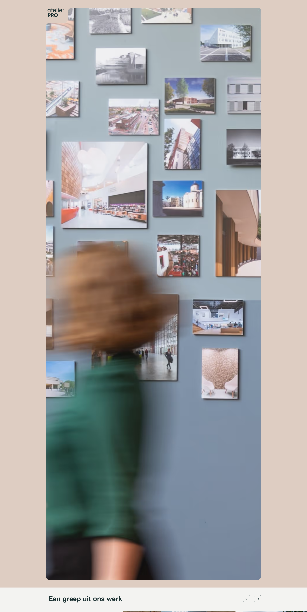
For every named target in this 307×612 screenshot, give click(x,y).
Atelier (214, 9)
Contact (241, 9)
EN (250, 9)
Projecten (228, 9)
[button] (246, 598)
